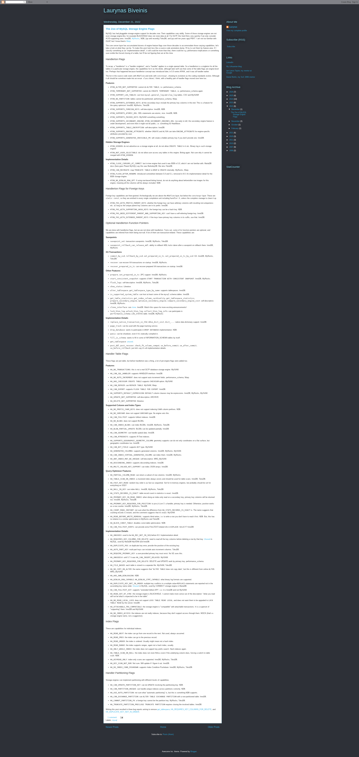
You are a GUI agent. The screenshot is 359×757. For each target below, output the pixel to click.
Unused (207, 539)
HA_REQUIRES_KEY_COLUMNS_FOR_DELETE (191, 709)
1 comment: (113, 717)
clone (134, 307)
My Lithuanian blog (234, 66)
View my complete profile (236, 30)
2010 (231, 143)
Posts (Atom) (168, 734)
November (235, 121)
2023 (231, 102)
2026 (231, 92)
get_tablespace (163, 709)
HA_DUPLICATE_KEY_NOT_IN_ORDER (122, 712)
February (235, 128)
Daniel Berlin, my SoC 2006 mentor (240, 77)
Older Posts (213, 727)
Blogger (193, 751)
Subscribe (231, 46)
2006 (231, 150)
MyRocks (136, 38)
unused (130, 342)
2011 (231, 140)
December (235, 109)
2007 (231, 147)
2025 (231, 95)
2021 (231, 133)
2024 (231, 99)
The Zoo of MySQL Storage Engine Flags (130, 29)
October (234, 125)
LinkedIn (229, 62)
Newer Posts (112, 727)
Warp (128, 41)
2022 (231, 106)
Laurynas (233, 27)
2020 (231, 136)
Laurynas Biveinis (125, 10)
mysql (114, 720)
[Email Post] (122, 717)
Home (163, 727)
